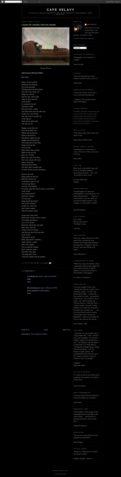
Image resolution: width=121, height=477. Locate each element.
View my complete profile (83, 38)
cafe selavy (61, 9)
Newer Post (25, 330)
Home (46, 330)
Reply (29, 282)
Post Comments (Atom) (39, 334)
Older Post (66, 330)
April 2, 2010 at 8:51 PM (48, 288)
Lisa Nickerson (32, 276)
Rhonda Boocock (33, 288)
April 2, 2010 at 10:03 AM (47, 276)
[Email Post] (50, 263)
